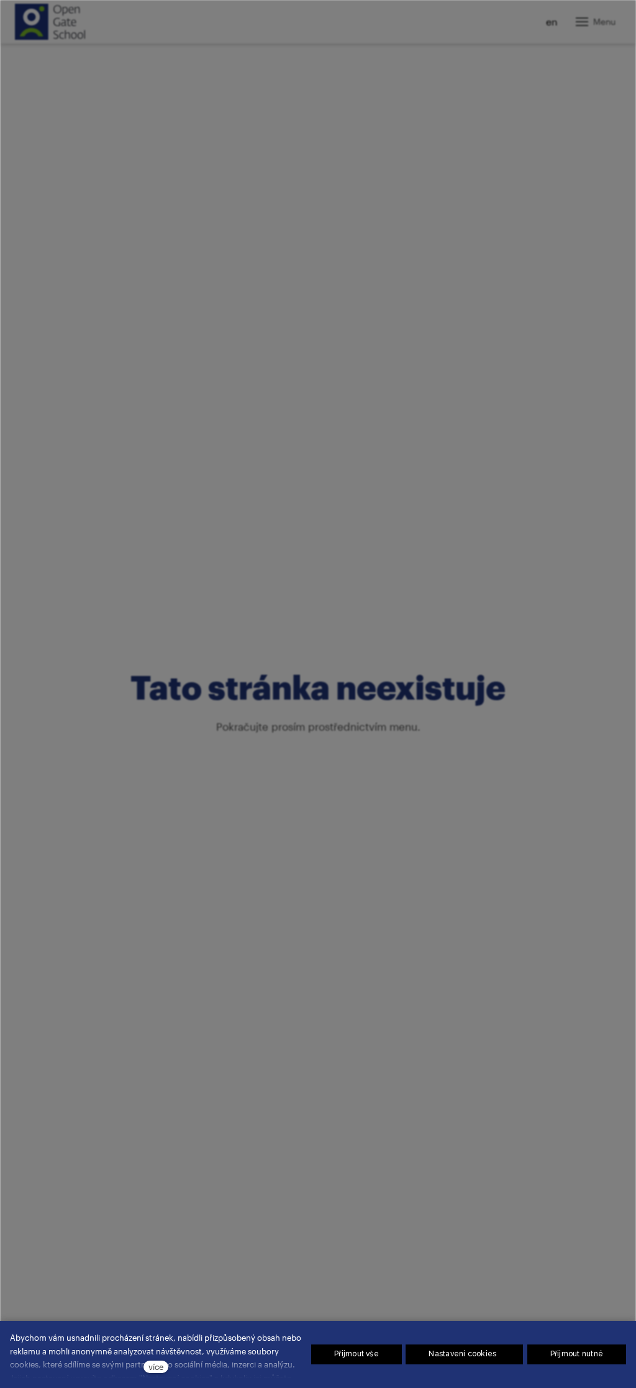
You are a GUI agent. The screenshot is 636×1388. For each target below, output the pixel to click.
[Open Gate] (50, 22)
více (155, 1366)
